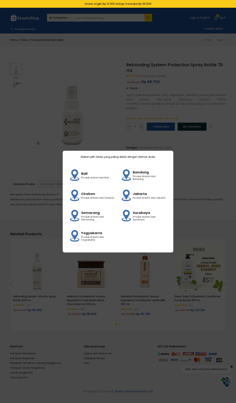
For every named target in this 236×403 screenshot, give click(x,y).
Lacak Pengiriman (21, 372)
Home (14, 40)
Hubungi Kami (19, 377)
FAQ (86, 363)
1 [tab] (116, 324)
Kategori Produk (25, 29)
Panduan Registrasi (22, 358)
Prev (209, 40)
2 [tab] (120, 324)
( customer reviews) (153, 76)
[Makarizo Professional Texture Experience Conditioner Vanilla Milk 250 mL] (145, 268)
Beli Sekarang (192, 127)
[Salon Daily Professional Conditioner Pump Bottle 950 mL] (199, 268)
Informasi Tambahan (55, 184)
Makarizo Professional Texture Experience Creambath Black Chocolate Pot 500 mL (86, 300)
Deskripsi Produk (24, 184)
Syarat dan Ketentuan (98, 353)
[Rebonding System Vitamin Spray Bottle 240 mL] (37, 268)
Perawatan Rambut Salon (47, 40)
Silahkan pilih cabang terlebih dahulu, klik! (152, 118)
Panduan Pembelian (23, 353)
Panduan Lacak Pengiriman (27, 368)
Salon (24, 40)
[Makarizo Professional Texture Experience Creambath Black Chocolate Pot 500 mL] (91, 268)
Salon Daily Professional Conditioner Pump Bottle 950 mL (198, 298)
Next (220, 40)
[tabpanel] (37, 281)
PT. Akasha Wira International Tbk (131, 391)
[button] (59, 18)
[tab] (24, 184)
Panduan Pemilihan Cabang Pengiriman (35, 363)
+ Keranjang (160, 127)
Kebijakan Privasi (94, 358)
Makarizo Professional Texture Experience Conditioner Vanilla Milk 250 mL (143, 300)
